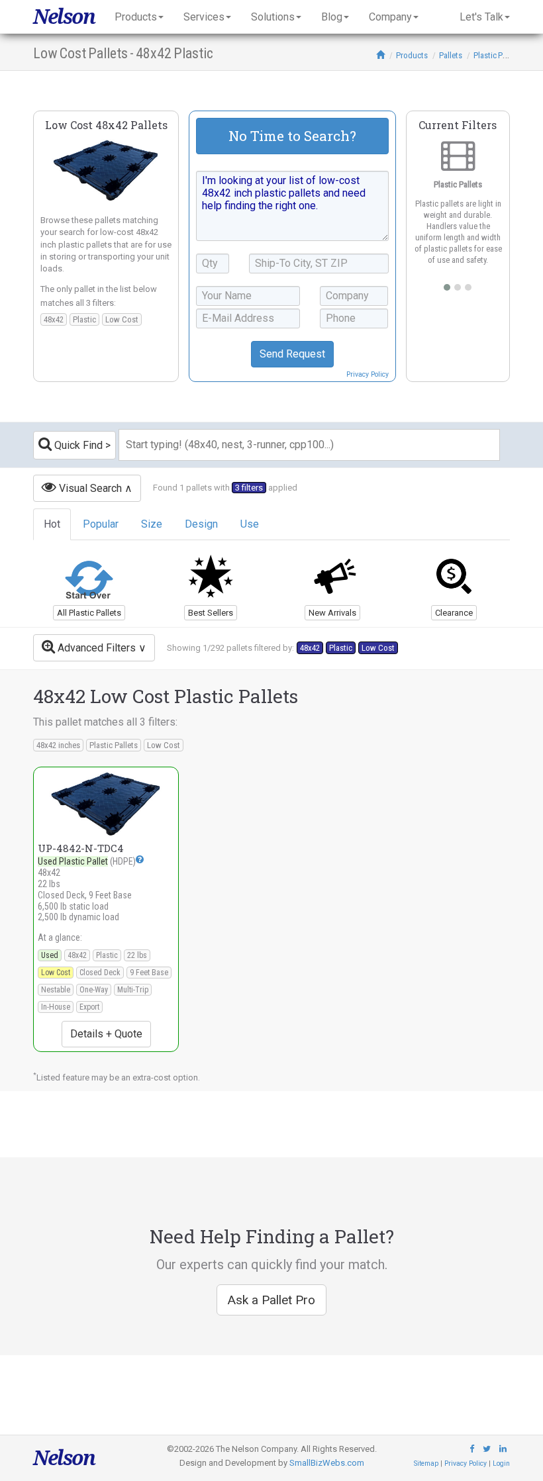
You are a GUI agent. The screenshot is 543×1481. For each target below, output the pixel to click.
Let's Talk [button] (481, 17)
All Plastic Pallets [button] (89, 613)
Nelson (64, 16)
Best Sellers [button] (210, 613)
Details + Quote (106, 1033)
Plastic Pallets (497, 55)
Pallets (450, 55)
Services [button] (203, 17)
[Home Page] (380, 55)
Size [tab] (151, 524)
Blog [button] (331, 17)
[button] (140, 859)
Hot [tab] (52, 524)
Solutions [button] (273, 17)
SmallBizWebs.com (326, 1463)
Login (501, 1463)
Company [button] (390, 17)
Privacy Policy (367, 374)
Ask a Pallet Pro (271, 1300)
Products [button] (136, 17)
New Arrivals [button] (332, 613)
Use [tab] (249, 524)
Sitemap (426, 1463)
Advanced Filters (95, 648)
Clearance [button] (454, 613)
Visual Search (89, 488)
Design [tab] (201, 524)
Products (412, 55)
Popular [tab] (101, 524)
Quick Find (77, 445)
